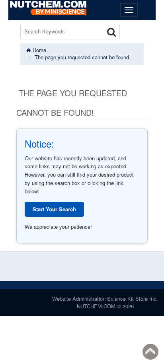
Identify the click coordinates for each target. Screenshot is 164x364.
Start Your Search (54, 209)
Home (38, 50)
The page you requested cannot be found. (83, 57)
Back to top (150, 351)
